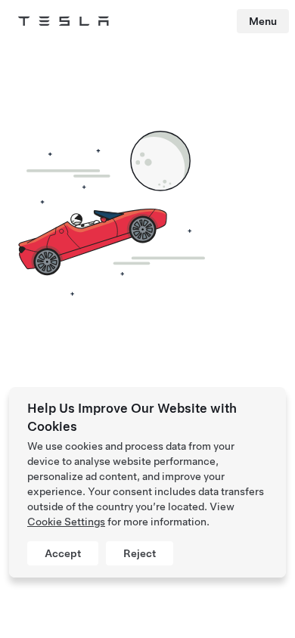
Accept (63, 553)
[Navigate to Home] (63, 21)
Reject (139, 553)
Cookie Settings (66, 522)
